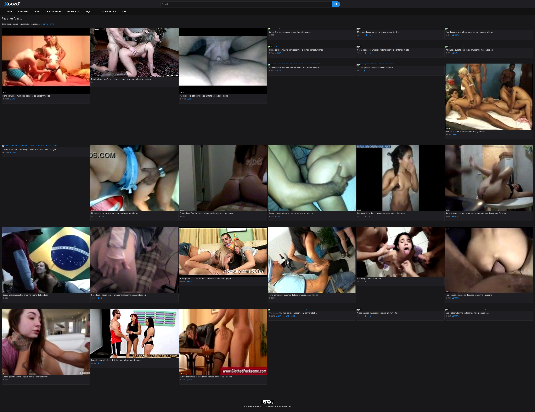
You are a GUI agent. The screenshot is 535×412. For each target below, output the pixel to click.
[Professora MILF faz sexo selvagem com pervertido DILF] (312, 310)
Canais (37, 11)
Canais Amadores (53, 11)
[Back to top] (525, 403)
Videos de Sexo (109, 11)
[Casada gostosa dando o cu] (401, 252)
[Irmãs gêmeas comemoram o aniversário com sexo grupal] (223, 252)
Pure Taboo (290, 316)
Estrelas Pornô (73, 11)
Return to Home (47, 24)
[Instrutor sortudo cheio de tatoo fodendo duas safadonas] (134, 333)
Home (9, 11)
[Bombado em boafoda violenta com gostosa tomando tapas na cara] (134, 52)
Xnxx (124, 11)
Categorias (23, 11)
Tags (88, 11)
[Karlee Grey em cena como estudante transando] (312, 29)
